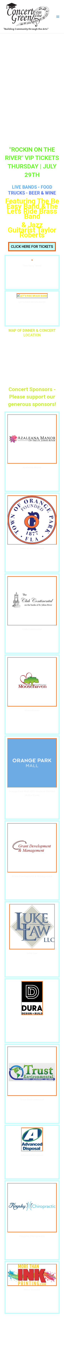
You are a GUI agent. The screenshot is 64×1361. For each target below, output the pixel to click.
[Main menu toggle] (58, 16)
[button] (32, 246)
